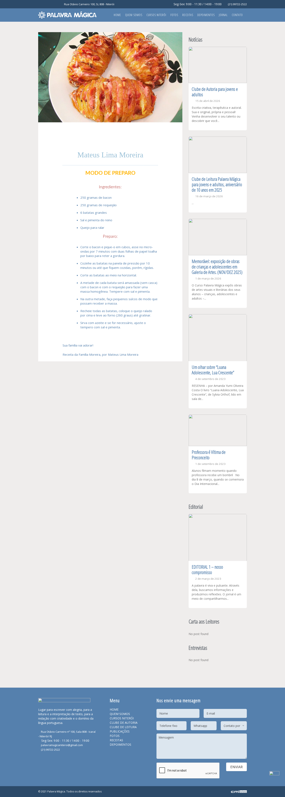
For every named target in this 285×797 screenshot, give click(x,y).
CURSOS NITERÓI (122, 718)
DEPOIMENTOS (120, 744)
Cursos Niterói (156, 15)
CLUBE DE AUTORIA (123, 723)
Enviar (236, 766)
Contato (237, 15)
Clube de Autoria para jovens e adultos (215, 91)
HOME (114, 709)
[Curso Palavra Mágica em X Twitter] (56, 4)
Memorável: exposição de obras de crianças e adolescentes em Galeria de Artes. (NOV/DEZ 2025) (217, 266)
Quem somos (133, 15)
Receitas (187, 15)
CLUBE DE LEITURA (123, 727)
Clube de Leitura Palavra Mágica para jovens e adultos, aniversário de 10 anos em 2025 (217, 184)
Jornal (223, 15)
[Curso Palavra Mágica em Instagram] (46, 4)
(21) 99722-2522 (237, 4)
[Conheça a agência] (239, 791)
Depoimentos (206, 15)
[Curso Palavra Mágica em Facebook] (40, 4)
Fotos (174, 15)
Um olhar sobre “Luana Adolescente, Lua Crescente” (213, 369)
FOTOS (115, 736)
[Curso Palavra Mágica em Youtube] (51, 4)
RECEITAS (116, 740)
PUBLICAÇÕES (120, 731)
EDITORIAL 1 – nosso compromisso (207, 569)
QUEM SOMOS (120, 714)
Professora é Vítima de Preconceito (209, 454)
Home (117, 15)
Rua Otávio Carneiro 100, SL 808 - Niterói (88, 4)
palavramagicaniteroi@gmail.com (61, 745)
